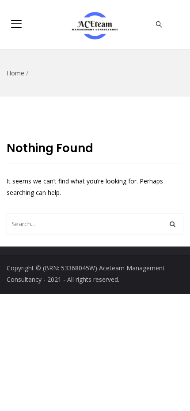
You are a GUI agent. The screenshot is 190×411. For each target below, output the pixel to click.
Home (15, 73)
